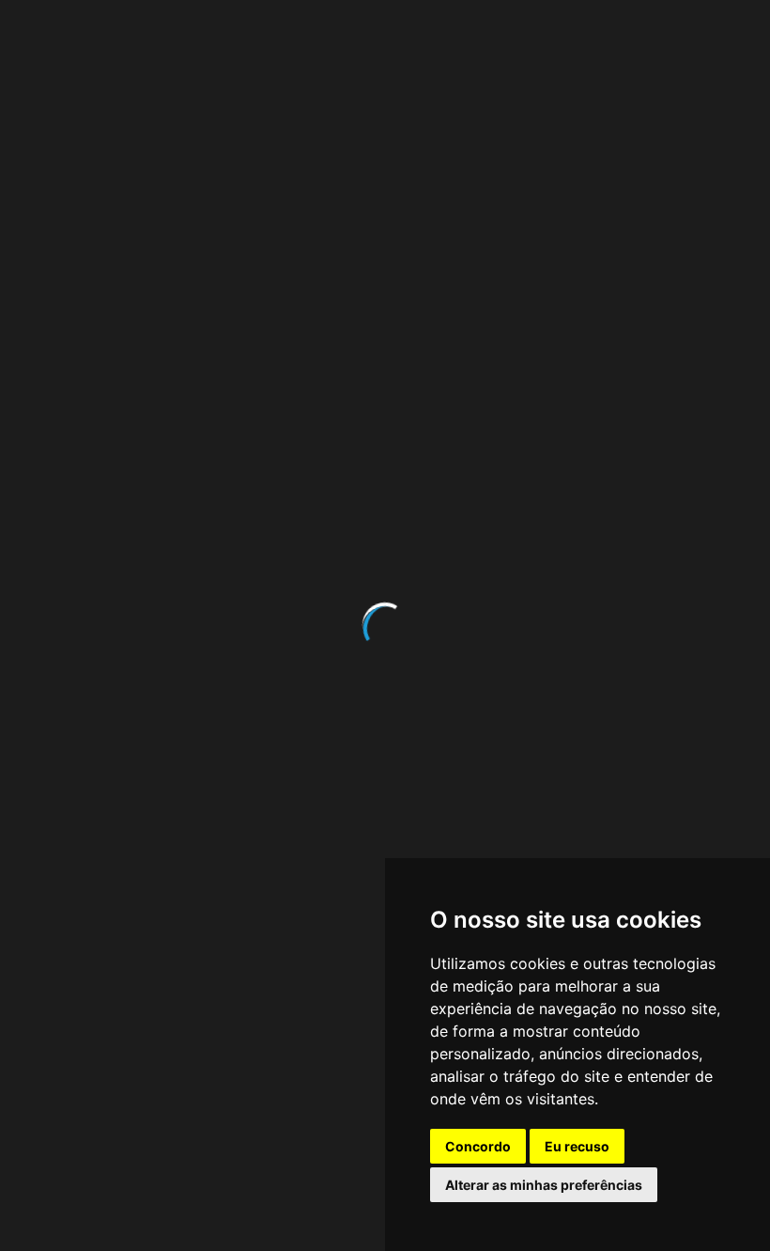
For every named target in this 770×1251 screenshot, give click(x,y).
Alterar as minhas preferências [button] (543, 1185)
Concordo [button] (478, 1146)
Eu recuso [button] (577, 1146)
